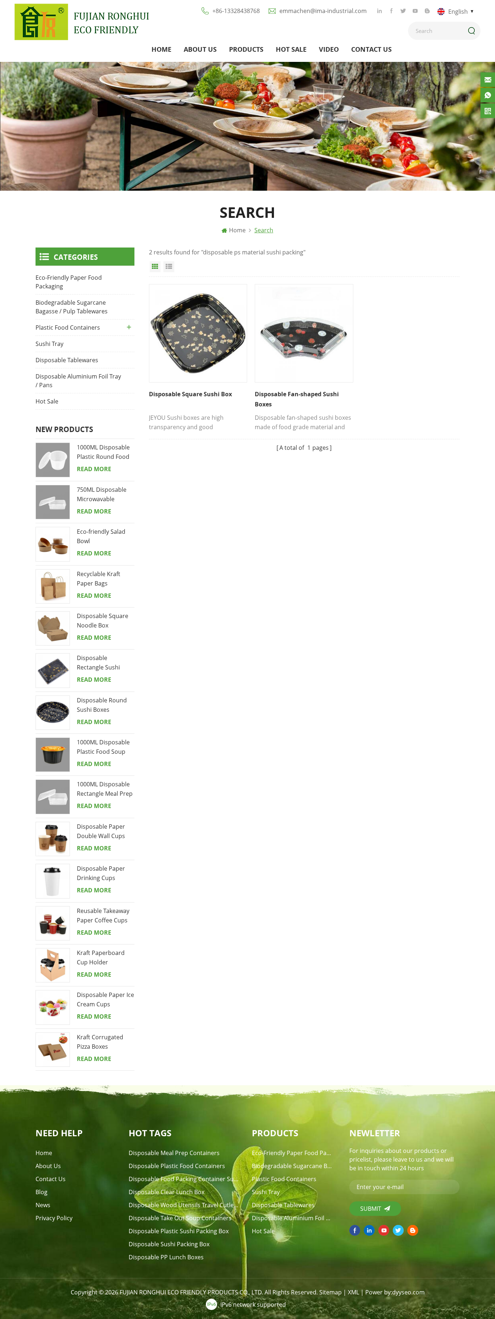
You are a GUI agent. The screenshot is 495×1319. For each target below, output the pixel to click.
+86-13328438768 (236, 11)
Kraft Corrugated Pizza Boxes (100, 1041)
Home (161, 49)
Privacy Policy (54, 1218)
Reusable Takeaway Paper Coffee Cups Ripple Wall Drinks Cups (103, 916)
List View (168, 266)
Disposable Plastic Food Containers (177, 1166)
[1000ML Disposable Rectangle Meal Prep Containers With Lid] (53, 796)
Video (329, 49)
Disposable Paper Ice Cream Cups (105, 999)
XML (353, 1292)
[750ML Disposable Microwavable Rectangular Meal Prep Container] (53, 502)
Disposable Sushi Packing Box (169, 1244)
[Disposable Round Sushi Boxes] (53, 713)
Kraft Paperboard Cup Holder (101, 957)
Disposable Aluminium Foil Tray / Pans (78, 380)
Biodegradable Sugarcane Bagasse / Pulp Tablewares (72, 307)
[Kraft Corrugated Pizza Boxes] (53, 1049)
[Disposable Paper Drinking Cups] (53, 881)
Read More (94, 469)
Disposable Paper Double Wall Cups (101, 831)
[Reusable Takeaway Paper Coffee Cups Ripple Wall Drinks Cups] (53, 923)
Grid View (155, 266)
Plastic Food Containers (68, 327)
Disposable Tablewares (67, 360)
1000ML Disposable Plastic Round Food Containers (103, 452)
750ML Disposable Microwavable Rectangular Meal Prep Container (101, 495)
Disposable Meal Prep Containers (174, 1153)
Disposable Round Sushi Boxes (102, 705)
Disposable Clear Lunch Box (166, 1192)
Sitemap (330, 1292)
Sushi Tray (49, 344)
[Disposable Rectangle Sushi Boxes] (53, 670)
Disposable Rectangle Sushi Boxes (98, 663)
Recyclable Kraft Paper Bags (98, 578)
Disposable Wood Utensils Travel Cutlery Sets (184, 1205)
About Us (200, 49)
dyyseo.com (408, 1292)
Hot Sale (291, 49)
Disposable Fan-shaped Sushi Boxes (297, 399)
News (43, 1205)
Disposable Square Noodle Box (102, 620)
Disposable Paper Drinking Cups (101, 873)
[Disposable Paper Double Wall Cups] (53, 839)
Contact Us (371, 49)
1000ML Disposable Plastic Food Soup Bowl (103, 747)
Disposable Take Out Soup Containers (180, 1218)
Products (246, 49)
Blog (41, 1192)
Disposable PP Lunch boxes (166, 1257)
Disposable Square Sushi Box (191, 394)
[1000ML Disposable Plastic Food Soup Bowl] (53, 754)
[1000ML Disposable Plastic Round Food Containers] (53, 460)
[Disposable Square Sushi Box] (198, 333)
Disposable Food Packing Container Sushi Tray (184, 1179)
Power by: (395, 1292)
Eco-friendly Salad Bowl (101, 536)
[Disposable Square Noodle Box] (53, 628)
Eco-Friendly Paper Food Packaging (69, 282)
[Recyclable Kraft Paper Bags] (53, 586)
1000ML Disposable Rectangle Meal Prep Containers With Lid (105, 789)
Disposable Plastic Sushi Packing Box (179, 1231)
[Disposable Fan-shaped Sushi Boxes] (304, 333)
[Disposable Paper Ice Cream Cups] (53, 1007)
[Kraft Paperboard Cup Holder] (53, 965)
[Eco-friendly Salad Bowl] (53, 544)
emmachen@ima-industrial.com (323, 11)
